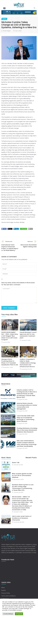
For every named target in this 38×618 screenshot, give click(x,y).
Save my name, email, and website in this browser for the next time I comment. (18, 284)
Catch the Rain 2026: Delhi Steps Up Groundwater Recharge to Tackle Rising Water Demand (25, 418)
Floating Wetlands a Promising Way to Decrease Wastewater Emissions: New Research (27, 430)
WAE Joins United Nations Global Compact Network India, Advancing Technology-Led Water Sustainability (27, 443)
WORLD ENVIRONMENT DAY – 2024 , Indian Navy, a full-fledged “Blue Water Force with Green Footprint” (9, 336)
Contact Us (5, 599)
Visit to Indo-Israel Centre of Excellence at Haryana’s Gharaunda (21, 518)
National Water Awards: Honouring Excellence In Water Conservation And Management (27, 406)
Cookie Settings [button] (8, 614)
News (4, 19)
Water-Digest (7, 31)
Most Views (6, 457)
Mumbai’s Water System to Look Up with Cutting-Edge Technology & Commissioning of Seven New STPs (22, 487)
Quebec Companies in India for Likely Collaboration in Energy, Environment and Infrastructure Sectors (28, 363)
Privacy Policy (5, 593)
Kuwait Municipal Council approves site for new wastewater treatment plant (28, 335)
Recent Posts (31, 457)
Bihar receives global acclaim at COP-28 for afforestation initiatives (22, 475)
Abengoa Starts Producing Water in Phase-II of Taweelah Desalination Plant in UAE (9, 362)
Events (3, 590)
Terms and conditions (8, 596)
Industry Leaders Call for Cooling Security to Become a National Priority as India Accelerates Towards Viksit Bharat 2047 (27, 393)
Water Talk (15, 462)
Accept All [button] (19, 614)
